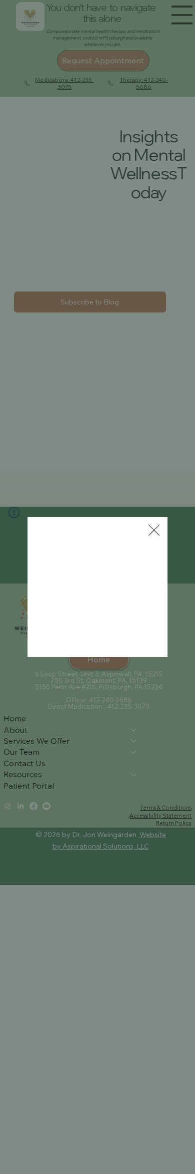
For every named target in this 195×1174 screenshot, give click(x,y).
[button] (154, 531)
